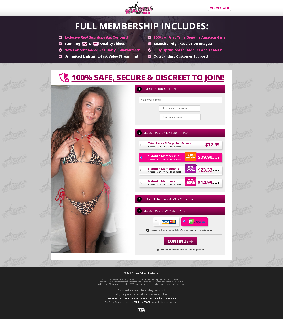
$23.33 (209, 170)
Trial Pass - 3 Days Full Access (169, 145)
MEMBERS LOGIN (219, 8)
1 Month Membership (164, 157)
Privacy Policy (139, 273)
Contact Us (154, 273)
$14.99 (209, 182)
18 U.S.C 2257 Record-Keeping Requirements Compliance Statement (141, 298)
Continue (178, 241)
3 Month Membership (164, 170)
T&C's (126, 273)
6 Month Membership (164, 183)
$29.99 (209, 157)
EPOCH (147, 302)
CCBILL (137, 302)
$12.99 (212, 144)
